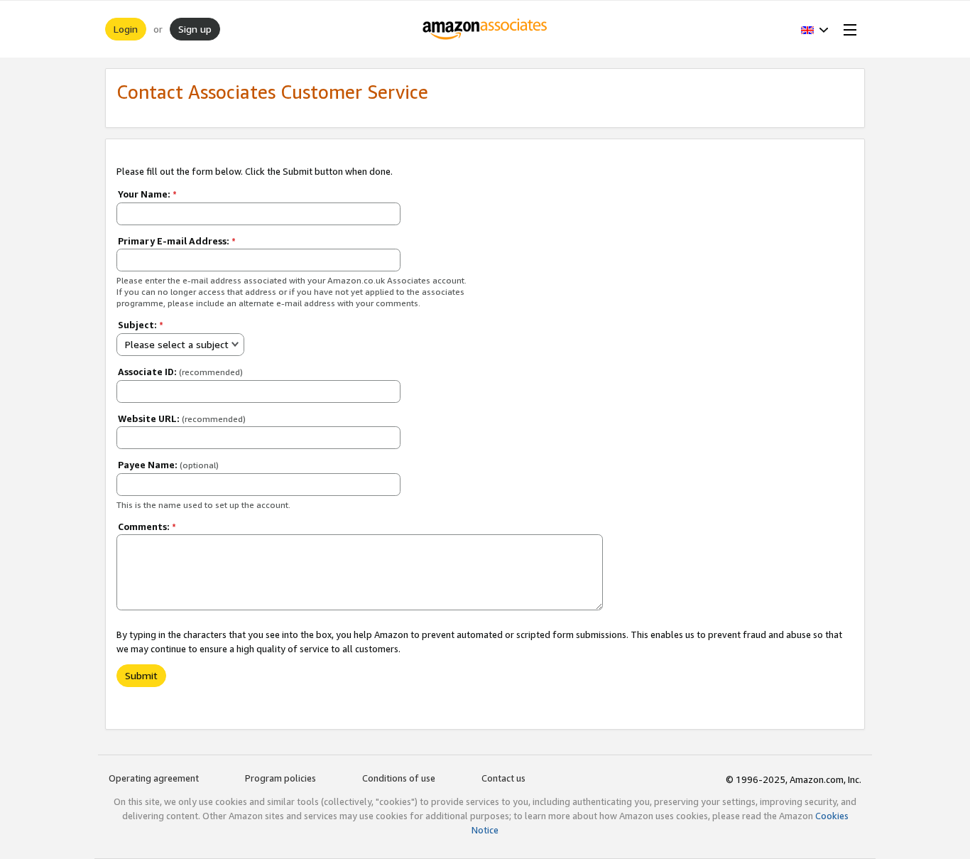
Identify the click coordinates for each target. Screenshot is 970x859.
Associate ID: (180, 371)
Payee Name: (168, 464)
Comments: (147, 526)
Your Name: (147, 194)
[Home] (485, 29)
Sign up (195, 29)
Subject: (140, 324)
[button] (814, 29)
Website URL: (182, 418)
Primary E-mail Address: (177, 241)
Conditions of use (398, 778)
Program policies (280, 778)
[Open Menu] (847, 29)
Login (126, 29)
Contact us (503, 778)
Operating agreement (154, 778)
